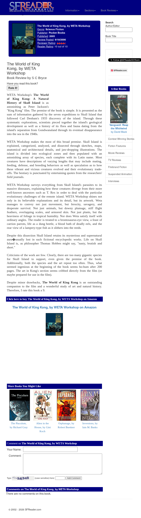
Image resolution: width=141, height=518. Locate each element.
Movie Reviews (116, 153)
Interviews (113, 181)
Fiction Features (117, 146)
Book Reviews (108, 10)
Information (71, 10)
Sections (89, 10)
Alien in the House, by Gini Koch (42, 427)
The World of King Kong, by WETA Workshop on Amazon (54, 307)
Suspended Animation (120, 174)
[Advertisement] (76, 84)
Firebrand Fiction (117, 167)
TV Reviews (114, 160)
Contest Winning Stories (120, 138)
